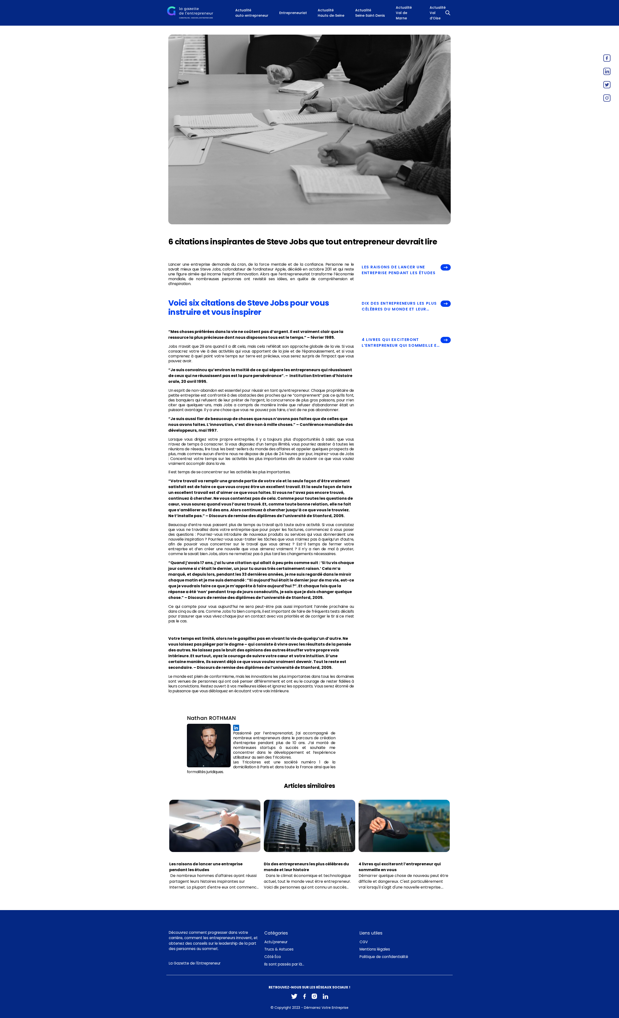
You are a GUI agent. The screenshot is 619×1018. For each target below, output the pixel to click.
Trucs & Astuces (279, 949)
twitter (607, 84)
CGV (364, 941)
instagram (607, 98)
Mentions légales (375, 949)
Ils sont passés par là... (284, 964)
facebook (607, 58)
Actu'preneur (275, 941)
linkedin (607, 71)
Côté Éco (272, 956)
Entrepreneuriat (293, 12)
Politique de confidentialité (384, 956)
